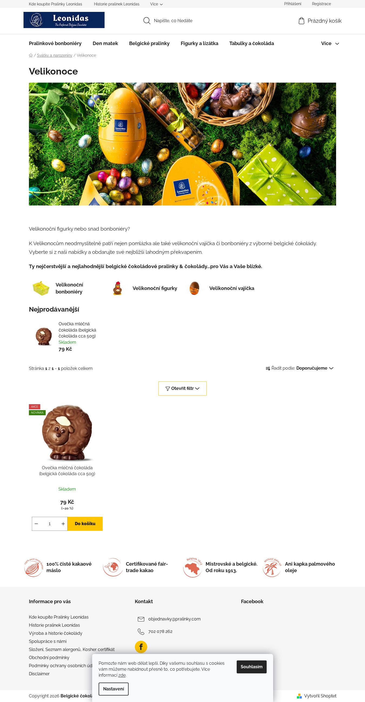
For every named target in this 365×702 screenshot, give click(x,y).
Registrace (321, 4)
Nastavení (113, 688)
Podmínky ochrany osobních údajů (64, 665)
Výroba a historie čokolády (55, 633)
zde (122, 675)
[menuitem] (55, 43)
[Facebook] (141, 647)
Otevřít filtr (182, 388)
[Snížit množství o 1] (36, 524)
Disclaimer (39, 673)
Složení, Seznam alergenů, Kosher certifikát (72, 649)
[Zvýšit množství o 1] (63, 524)
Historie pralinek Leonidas (116, 4)
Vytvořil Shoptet (320, 695)
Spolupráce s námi (47, 641)
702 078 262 (160, 631)
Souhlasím (252, 666)
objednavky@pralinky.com (174, 619)
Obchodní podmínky (49, 657)
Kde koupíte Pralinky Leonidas (55, 4)
